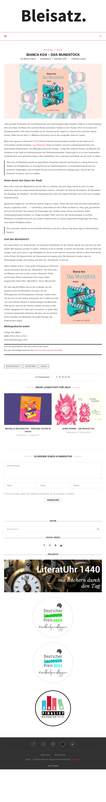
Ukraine (43, 366)
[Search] (100, 36)
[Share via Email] (69, 377)
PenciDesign (76, 759)
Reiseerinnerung (13, 366)
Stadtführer (30, 366)
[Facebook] (33, 743)
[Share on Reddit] (63, 377)
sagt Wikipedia (38, 145)
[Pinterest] (53, 743)
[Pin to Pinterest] (60, 377)
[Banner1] (53, 576)
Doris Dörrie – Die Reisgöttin (78, 429)
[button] (53, 441)
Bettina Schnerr (30, 59)
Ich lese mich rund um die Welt (48, 350)
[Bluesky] (62, 744)
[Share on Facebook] (57, 377)
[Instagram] (43, 743)
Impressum (45, 755)
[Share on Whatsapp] (66, 377)
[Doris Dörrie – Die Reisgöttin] (78, 409)
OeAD (36, 141)
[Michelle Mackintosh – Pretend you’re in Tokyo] (28, 409)
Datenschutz (60, 755)
